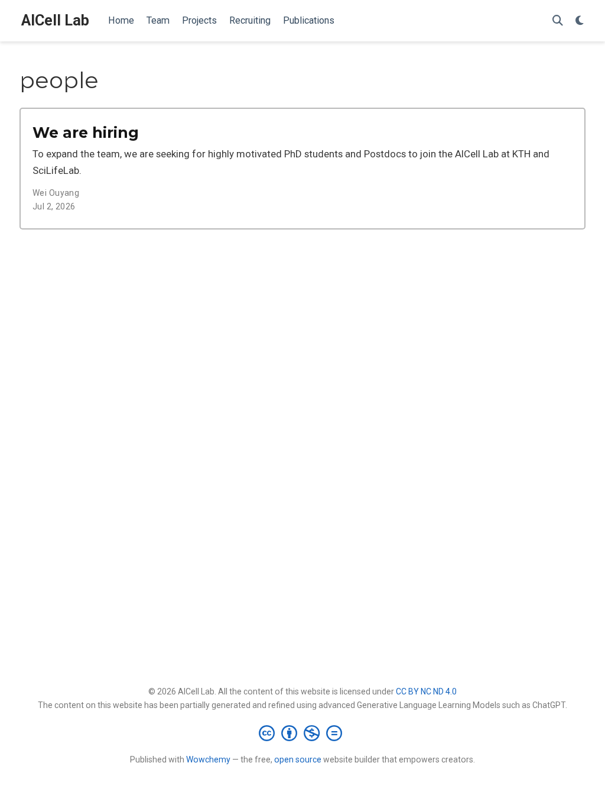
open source (297, 759)
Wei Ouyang (55, 193)
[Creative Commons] (303, 733)
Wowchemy (208, 759)
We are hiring (85, 132)
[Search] (557, 21)
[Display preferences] (579, 21)
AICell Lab (55, 20)
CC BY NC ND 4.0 (426, 691)
